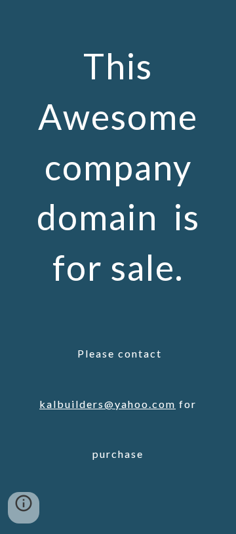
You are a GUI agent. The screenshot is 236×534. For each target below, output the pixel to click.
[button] (23, 508)
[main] (118, 267)
